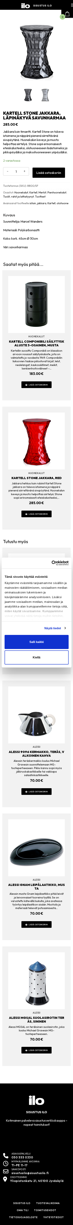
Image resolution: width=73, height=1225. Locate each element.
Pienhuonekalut (56, 192)
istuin (33, 203)
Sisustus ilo (42, 5)
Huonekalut (21, 192)
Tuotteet (40, 196)
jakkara (41, 203)
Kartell (33, 192)
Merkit (42, 192)
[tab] (36, 231)
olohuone (63, 203)
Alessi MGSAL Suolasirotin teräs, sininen (36, 1019)
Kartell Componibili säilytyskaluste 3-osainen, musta (36, 343)
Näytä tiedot (52, 628)
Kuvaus (9, 215)
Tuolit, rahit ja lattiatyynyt (18, 196)
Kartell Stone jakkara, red (36, 478)
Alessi (36, 746)
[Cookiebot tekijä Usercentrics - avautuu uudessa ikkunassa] (52, 563)
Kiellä (36, 657)
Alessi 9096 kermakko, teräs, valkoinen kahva (36, 753)
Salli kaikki (36, 642)
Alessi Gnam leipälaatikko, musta (36, 886)
